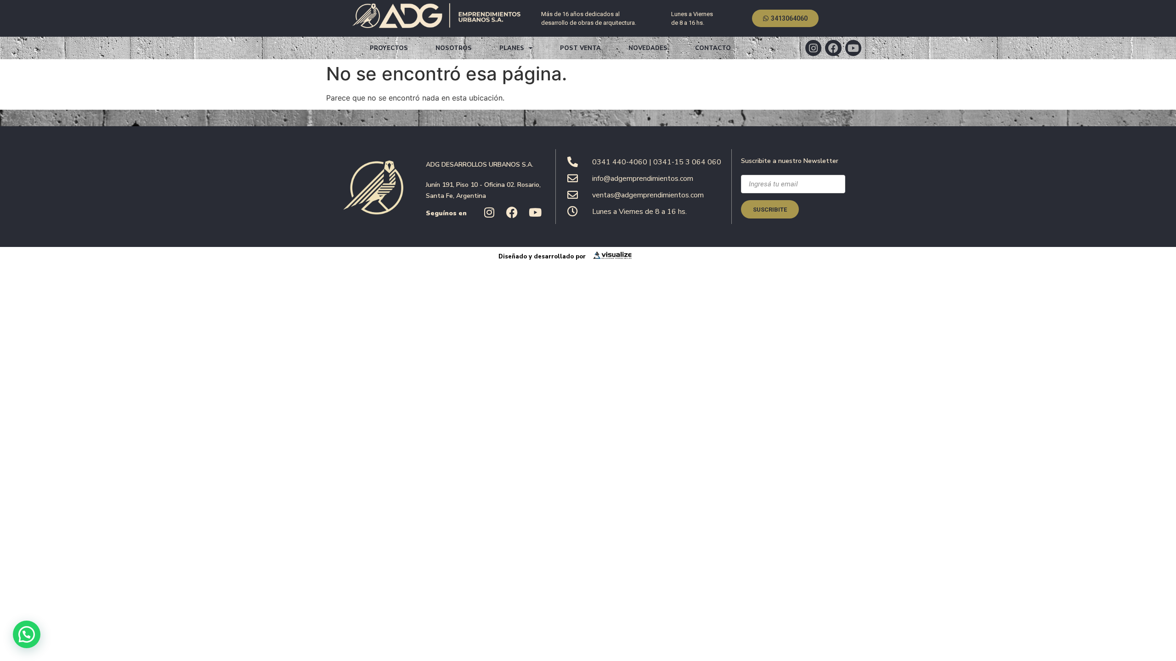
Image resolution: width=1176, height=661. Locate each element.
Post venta (580, 48)
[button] (26, 634)
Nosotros (453, 48)
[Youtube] (853, 48)
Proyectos (389, 48)
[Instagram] (813, 48)
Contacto (713, 48)
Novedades (647, 48)
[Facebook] (833, 48)
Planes (511, 48)
